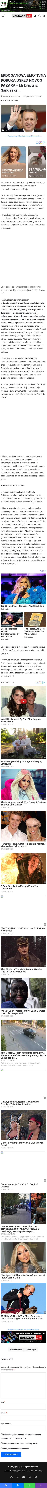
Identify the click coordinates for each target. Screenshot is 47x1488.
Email (4, 1413)
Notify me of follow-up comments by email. (20, 1443)
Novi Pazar (16, 1349)
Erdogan (32, 1349)
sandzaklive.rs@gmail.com (15, 1471)
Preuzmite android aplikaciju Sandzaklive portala (23, 1329)
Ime (3, 1402)
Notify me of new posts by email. (16, 1449)
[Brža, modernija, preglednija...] (23, 1337)
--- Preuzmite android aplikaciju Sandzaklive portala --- (24, 136)
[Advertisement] (23, 45)
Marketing (38, 1471)
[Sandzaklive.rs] (22, 15)
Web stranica (6, 1424)
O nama (30, 1471)
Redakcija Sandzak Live (11, 96)
